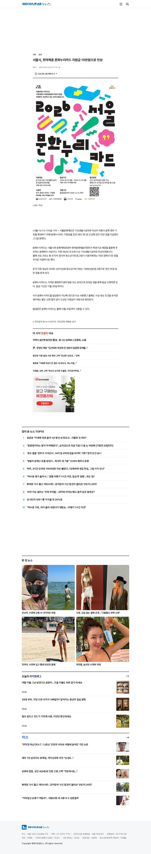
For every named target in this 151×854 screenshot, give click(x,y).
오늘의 (31, 676)
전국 (40, 55)
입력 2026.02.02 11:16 (48, 67)
